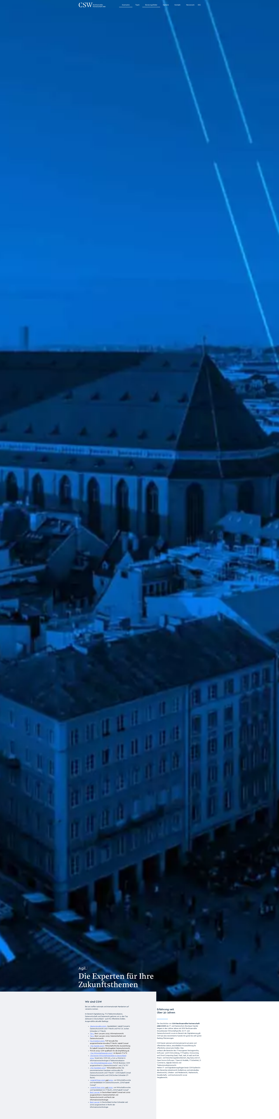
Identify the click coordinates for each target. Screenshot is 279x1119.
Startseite (126, 5)
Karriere (166, 5)
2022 (111, 1080)
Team (137, 5)
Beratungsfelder (151, 5)
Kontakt (177, 5)
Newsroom (190, 5)
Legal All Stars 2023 (97, 1080)
